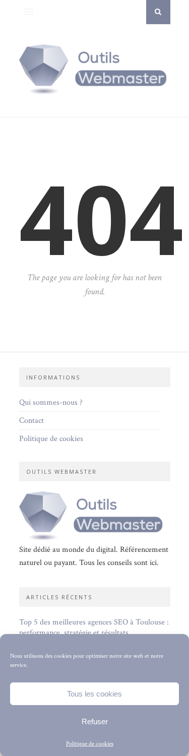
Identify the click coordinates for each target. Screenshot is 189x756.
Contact (31, 420)
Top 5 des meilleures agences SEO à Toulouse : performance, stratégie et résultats (94, 627)
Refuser (95, 721)
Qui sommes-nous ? (51, 402)
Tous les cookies (94, 693)
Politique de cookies (89, 743)
